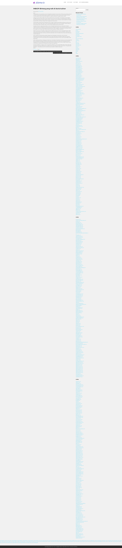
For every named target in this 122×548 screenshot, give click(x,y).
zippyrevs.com (78, 83)
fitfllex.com (77, 130)
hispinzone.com (78, 91)
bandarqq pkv (36, 542)
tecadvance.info (78, 168)
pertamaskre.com (79, 231)
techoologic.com (78, 502)
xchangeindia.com (79, 512)
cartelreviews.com (79, 423)
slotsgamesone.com (79, 90)
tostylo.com (78, 256)
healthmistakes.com (79, 310)
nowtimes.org (78, 192)
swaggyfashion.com (79, 146)
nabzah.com (78, 101)
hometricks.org (78, 334)
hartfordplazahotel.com (80, 206)
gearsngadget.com (79, 441)
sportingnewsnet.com (79, 279)
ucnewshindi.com (79, 238)
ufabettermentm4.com (80, 363)
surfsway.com (78, 424)
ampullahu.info (78, 172)
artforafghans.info (79, 164)
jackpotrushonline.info (79, 237)
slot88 (73, 540)
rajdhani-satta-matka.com (80, 114)
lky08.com (77, 127)
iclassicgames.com (79, 261)
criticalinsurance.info (79, 106)
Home (65, 2)
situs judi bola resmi (9, 542)
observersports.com (79, 264)
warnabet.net (78, 199)
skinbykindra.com (78, 525)
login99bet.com (78, 383)
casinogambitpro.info (79, 225)
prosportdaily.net (78, 486)
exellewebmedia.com (79, 241)
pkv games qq (72, 541)
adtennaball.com (78, 100)
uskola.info (77, 477)
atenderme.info (78, 175)
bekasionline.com (79, 65)
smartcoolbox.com (79, 350)
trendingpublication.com (80, 361)
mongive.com (78, 102)
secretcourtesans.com (79, 384)
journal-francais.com (79, 153)
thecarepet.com (78, 222)
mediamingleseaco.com (80, 156)
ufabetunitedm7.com (79, 368)
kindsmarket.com (79, 133)
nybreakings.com (78, 509)
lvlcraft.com (78, 427)
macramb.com (78, 135)
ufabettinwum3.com (79, 366)
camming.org (78, 387)
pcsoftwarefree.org (79, 406)
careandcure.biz (78, 330)
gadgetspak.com (78, 440)
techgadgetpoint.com (79, 293)
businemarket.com (79, 269)
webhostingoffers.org (79, 417)
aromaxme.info (78, 173)
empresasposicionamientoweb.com (82, 521)
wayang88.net (78, 460)
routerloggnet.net (79, 88)
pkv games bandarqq (41, 541)
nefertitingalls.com (79, 395)
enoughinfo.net (78, 197)
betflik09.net (78, 400)
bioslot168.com (78, 535)
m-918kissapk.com (79, 207)
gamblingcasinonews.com (80, 78)
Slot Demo (75, 2)
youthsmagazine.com (79, 272)
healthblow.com (78, 112)
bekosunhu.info (78, 177)
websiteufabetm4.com (79, 461)
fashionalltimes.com (79, 518)
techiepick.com (78, 498)
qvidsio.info (77, 184)
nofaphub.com (78, 394)
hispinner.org (78, 105)
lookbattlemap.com (79, 252)
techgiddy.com (78, 235)
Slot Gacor (69, 2)
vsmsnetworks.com (79, 61)
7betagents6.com (79, 437)
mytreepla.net (78, 445)
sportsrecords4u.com (79, 450)
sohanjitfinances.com (79, 351)
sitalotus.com (78, 314)
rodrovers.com (78, 430)
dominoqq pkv (14, 540)
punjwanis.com (78, 219)
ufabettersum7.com (79, 364)
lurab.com (77, 532)
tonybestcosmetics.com (80, 522)
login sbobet (15, 542)
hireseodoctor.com (79, 442)
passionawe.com (78, 341)
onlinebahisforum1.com (79, 385)
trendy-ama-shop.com (79, 489)
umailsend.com (78, 248)
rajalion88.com (78, 388)
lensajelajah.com (78, 399)
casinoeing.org (78, 193)
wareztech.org (78, 245)
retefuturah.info (78, 470)
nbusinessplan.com (79, 66)
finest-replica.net (78, 484)
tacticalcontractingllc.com (80, 354)
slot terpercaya (78, 29)
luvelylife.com (78, 134)
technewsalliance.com (79, 472)
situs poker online (79, 36)
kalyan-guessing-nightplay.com (81, 108)
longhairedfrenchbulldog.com (81, 267)
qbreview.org (78, 81)
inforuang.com (78, 132)
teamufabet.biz (78, 73)
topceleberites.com (79, 451)
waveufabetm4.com (79, 459)
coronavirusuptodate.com (80, 438)
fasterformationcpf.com (80, 250)
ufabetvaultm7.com (79, 456)
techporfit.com (78, 64)
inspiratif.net (78, 60)
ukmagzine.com (78, 244)
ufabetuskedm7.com (79, 369)
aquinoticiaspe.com (79, 266)
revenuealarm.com (79, 531)
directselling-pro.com (79, 530)
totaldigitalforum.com (79, 519)
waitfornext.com (78, 479)
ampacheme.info (78, 171)
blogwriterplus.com (79, 223)
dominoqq (77, 34)
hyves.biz (77, 196)
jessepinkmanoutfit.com (80, 247)
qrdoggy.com (78, 306)
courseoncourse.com (79, 227)
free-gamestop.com (79, 242)
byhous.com (78, 205)
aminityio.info (78, 169)
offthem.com (78, 62)
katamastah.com (78, 319)
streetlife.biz (78, 195)
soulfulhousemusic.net (79, 352)
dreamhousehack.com (79, 514)
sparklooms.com (78, 353)
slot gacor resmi (104, 540)
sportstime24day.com (79, 280)
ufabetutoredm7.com (79, 371)
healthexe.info (78, 166)
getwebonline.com (79, 125)
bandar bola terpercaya (79, 33)
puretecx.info (78, 167)
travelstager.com (78, 142)
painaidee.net (78, 273)
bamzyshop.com (78, 499)
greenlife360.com (79, 67)
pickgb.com (78, 309)
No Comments (40, 11)
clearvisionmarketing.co (80, 480)
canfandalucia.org (79, 507)
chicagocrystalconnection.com (81, 211)
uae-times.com (78, 58)
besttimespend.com (79, 329)
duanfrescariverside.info (80, 465)
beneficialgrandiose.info (80, 178)
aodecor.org (78, 190)
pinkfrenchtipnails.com (79, 283)
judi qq (77, 30)
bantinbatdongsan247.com (80, 228)
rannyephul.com (78, 144)
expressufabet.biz (79, 69)
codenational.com (79, 527)
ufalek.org (77, 302)
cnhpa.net (77, 313)
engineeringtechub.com (80, 289)
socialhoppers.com (79, 122)
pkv (76, 37)
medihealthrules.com (79, 504)
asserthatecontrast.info (79, 174)
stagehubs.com (78, 381)
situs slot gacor (61, 540)
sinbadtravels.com (79, 243)
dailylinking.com (78, 407)
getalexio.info (78, 325)
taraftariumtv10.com (79, 147)
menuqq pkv (2, 540)
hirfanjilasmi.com (78, 333)
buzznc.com (78, 523)
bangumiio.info (78, 176)
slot (40, 49)
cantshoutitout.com (79, 68)
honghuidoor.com (79, 94)
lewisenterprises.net (79, 405)
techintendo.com (79, 420)
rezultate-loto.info (79, 448)
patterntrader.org (78, 312)
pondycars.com (78, 500)
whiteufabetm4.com (79, 462)
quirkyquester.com (79, 346)
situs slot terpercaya (42, 540)
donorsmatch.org (79, 191)
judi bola (3, 542)
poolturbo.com (78, 162)
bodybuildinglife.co (79, 305)
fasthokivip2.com (78, 263)
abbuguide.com (78, 415)
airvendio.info (78, 165)
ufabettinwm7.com (79, 365)
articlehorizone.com (79, 435)
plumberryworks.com (79, 343)
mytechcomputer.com (79, 534)
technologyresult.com (79, 416)
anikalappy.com (78, 463)
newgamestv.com (79, 284)
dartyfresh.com (78, 404)
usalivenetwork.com (79, 236)
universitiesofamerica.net (80, 79)
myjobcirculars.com (79, 85)
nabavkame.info (78, 208)
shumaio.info (78, 185)
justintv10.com (78, 154)
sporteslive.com (78, 281)
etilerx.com (77, 466)
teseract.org (78, 488)
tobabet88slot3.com (79, 356)
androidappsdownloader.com (80, 110)
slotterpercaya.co (78, 349)
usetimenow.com (79, 111)
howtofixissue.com (79, 72)
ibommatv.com (78, 63)
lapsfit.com (77, 443)
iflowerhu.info (78, 210)
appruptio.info (78, 214)
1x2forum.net (78, 382)
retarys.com (78, 249)
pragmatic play (84, 540)
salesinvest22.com (79, 487)
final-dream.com (78, 483)
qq (90, 541)
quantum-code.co (79, 481)
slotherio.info (78, 186)
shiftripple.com (78, 348)
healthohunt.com (79, 469)
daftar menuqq (20, 541)
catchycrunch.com (79, 393)
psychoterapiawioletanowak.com (81, 344)
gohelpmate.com (79, 113)
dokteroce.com (78, 152)
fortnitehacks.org (78, 188)
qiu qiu (77, 51)
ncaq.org (77, 401)
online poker (53, 541)
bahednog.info (78, 229)
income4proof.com (79, 397)
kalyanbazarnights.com (79, 92)
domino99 (87, 541)
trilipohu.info (78, 213)
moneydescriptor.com (79, 271)
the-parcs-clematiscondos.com (81, 220)
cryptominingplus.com (79, 265)
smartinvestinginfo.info (79, 471)
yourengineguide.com (79, 508)
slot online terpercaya (79, 38)
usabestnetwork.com (79, 246)
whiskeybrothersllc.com (80, 375)
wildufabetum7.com (79, 376)
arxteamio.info (78, 324)
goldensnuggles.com (79, 251)
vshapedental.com (79, 506)
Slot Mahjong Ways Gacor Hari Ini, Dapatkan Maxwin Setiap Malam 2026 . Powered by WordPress (61, 546)
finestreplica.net (78, 467)
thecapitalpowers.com (79, 355)
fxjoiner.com (78, 524)
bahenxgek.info (78, 230)
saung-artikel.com (79, 262)
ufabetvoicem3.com (79, 458)
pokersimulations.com (79, 446)
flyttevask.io (78, 204)
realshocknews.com (79, 308)
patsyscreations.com (79, 396)
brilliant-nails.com (78, 150)
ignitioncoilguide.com (79, 533)
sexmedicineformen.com (80, 347)
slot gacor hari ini (111, 540)
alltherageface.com (79, 526)
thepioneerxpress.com (79, 71)
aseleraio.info (78, 321)
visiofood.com (78, 491)
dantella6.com (78, 89)
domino (77, 50)
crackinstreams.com (79, 439)
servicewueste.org (79, 82)
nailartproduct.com (79, 425)
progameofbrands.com (79, 80)
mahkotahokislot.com (79, 300)
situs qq (77, 39)
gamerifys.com (78, 59)
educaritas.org (78, 398)
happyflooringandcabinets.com (81, 304)
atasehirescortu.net (79, 288)
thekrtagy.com (78, 511)
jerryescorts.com (78, 290)
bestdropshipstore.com (79, 422)
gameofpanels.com (79, 109)
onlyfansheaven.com (79, 126)
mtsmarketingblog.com (80, 157)
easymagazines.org (79, 332)
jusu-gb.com (78, 221)
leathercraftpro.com (79, 335)
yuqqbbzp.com (78, 436)
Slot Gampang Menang (83, 2)
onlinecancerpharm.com (80, 301)
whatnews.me (78, 482)
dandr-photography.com (80, 151)
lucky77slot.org (78, 298)
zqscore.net (78, 320)
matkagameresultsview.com (80, 103)
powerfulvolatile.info (79, 183)
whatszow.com (78, 418)
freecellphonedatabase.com (80, 239)
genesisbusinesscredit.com (80, 131)
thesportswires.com (79, 277)
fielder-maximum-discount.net (81, 129)
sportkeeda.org (78, 328)
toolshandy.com (78, 141)
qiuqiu (77, 53)
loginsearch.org (78, 189)
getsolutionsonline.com (80, 104)
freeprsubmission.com (79, 493)
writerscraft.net (78, 115)
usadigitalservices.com (79, 121)
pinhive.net (77, 198)
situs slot (76, 540)
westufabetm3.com (79, 374)
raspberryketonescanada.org (80, 503)
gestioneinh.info (78, 485)
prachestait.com (78, 163)
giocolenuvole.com (79, 409)
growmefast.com (79, 299)
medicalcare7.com (79, 99)
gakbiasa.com (78, 209)
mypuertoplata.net (79, 70)
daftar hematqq (31, 541)
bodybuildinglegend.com (80, 149)
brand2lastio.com (78, 120)
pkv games (77, 31)
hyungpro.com (78, 278)
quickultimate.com (79, 345)
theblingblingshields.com (80, 282)
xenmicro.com (78, 402)
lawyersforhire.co (78, 268)
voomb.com (78, 292)
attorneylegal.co (78, 291)
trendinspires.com (79, 143)
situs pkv (6, 540)
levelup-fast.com (78, 444)
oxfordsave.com (78, 260)
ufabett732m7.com (79, 490)
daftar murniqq (25, 541)
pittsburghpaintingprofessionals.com (82, 342)
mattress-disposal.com (79, 303)
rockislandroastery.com (79, 529)
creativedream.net (79, 123)
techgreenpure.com (79, 421)
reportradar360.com (79, 145)
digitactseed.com (79, 426)
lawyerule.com (78, 155)
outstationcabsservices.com (80, 510)
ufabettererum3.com (79, 362)
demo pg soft (48, 540)
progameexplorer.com (79, 528)
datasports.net (78, 287)
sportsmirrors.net (78, 286)
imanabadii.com (78, 212)
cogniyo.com (78, 331)
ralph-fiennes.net (78, 128)
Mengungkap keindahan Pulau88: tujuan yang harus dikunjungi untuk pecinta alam (48, 51)
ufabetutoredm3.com (79, 370)
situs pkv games (8, 541)
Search (77, 8)
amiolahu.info (78, 170)
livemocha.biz (78, 194)
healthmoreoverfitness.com (80, 86)
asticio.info (77, 322)
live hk (77, 47)
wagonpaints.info (78, 478)
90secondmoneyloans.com (80, 428)
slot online (77, 32)
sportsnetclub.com (79, 258)
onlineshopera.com (79, 403)
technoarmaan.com (79, 520)
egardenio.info (78, 323)
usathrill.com (78, 505)
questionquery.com (79, 148)
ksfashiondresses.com (79, 311)
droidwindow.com (79, 492)
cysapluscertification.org (80, 187)
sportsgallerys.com (79, 285)
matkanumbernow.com (80, 84)
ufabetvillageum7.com (79, 457)
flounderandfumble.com (80, 468)
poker (47, 541)
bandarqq (77, 42)
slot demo (77, 48)
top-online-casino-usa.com (80, 93)
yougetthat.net (78, 257)
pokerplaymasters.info (79, 226)
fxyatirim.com (78, 414)
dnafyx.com (78, 408)
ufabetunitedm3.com (79, 367)
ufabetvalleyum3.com (79, 372)
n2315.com (77, 124)
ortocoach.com (78, 340)
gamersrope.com (79, 240)
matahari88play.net (79, 270)
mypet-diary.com (78, 136)
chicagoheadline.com (79, 386)
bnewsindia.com (78, 497)
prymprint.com (78, 327)
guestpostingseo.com (79, 224)
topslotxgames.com (79, 87)
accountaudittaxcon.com (80, 326)
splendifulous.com (79, 449)
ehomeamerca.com (79, 419)
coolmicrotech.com (79, 513)
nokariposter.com (79, 107)
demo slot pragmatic (90, 540)
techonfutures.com (79, 501)
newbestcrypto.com (79, 259)
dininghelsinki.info (79, 464)
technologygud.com (79, 307)
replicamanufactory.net (79, 447)
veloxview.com (78, 373)
